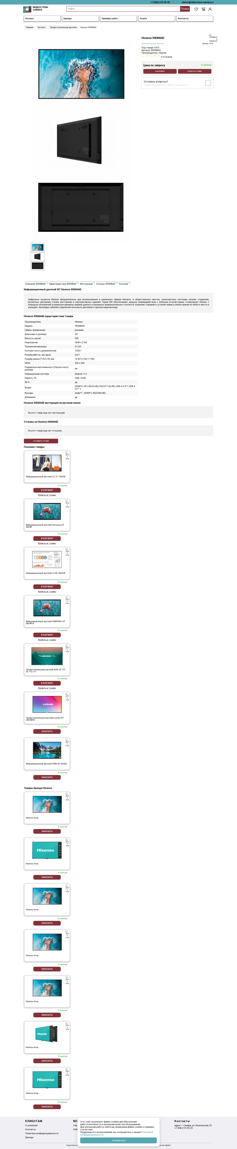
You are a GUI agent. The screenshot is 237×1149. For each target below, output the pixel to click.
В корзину (160, 71)
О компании (31, 1125)
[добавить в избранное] (213, 38)
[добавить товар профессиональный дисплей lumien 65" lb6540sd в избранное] (67, 697)
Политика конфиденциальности (41, 1133)
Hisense (162, 53)
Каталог (29, 18)
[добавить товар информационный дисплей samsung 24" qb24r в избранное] (67, 504)
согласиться (118, 1140)
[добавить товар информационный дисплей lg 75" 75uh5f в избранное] (67, 456)
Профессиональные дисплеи (153, 44)
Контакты (183, 18)
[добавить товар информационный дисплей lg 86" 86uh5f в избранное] (67, 552)
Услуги (143, 18)
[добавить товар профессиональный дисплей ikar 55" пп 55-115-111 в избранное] (67, 649)
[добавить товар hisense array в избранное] (67, 797)
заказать (47, 731)
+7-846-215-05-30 (183, 1128)
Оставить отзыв (41, 441)
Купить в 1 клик (195, 71)
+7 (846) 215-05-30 (160, 2)
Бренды (68, 18)
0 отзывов (166, 57)
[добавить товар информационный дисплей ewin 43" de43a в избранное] (67, 743)
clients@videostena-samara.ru (198, 2)
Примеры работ (110, 18)
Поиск (185, 8)
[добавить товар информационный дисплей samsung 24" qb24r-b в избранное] (67, 600)
